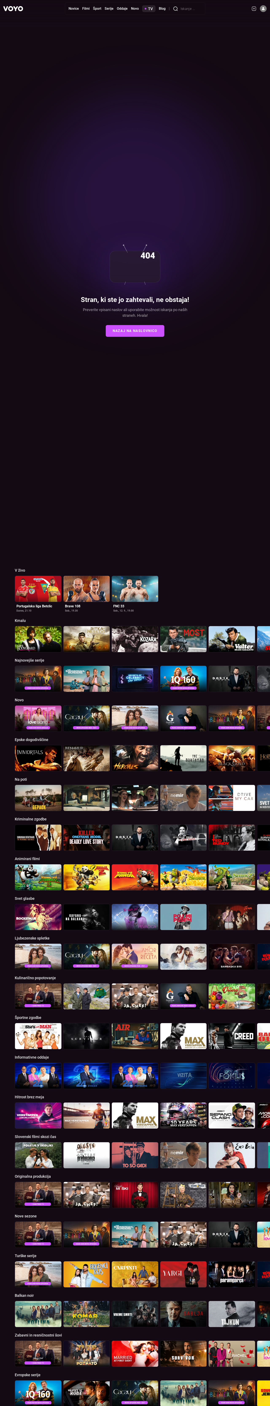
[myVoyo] (255, 8)
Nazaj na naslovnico (135, 331)
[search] (177, 8)
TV (150, 9)
